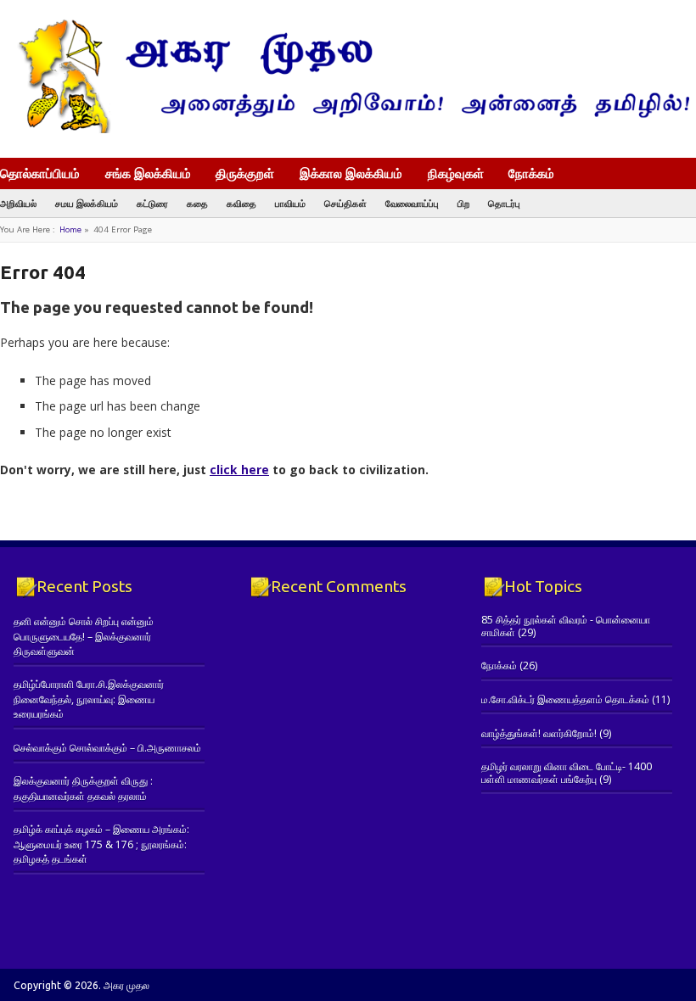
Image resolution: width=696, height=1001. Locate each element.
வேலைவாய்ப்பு (412, 203)
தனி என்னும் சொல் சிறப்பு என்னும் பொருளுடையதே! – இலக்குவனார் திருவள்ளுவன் (84, 636)
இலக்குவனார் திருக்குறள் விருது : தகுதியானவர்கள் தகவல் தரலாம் (83, 788)
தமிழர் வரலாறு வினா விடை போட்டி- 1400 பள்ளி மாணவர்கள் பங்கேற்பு (566, 772)
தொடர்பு (504, 203)
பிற (463, 203)
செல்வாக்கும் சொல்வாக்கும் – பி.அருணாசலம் (107, 748)
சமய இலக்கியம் (86, 203)
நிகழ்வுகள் (456, 173)
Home (70, 229)
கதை (197, 203)
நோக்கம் (531, 175)
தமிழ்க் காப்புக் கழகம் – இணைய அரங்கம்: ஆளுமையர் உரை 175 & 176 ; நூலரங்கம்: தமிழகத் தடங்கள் (101, 844)
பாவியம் (290, 203)
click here (239, 469)
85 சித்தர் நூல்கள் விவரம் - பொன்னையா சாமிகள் (565, 625)
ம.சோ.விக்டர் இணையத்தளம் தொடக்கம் (565, 699)
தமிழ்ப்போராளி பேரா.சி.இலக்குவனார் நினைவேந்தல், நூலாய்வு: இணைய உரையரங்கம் (89, 699)
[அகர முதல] (348, 129)
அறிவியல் (18, 203)
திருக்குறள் (245, 173)
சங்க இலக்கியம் (148, 173)
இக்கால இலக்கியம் (351, 173)
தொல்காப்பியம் (40, 173)
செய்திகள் (345, 203)
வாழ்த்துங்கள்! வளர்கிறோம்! (539, 733)
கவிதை (241, 203)
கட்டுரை (152, 203)
